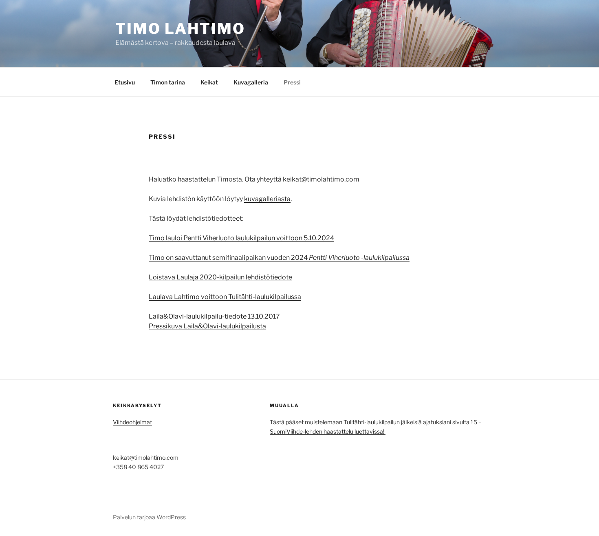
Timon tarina (167, 82)
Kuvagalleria (250, 82)
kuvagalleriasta (267, 199)
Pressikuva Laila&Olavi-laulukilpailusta (207, 326)
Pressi (292, 82)
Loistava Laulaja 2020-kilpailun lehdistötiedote (220, 277)
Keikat (209, 82)
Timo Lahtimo (180, 29)
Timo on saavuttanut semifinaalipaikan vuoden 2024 (279, 257)
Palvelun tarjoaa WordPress (149, 517)
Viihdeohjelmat (132, 422)
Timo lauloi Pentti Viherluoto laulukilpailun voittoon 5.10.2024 (241, 238)
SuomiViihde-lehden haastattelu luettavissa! (327, 431)
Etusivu (125, 82)
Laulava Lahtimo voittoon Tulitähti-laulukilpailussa (225, 297)
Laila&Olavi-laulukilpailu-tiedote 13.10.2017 (214, 316)
